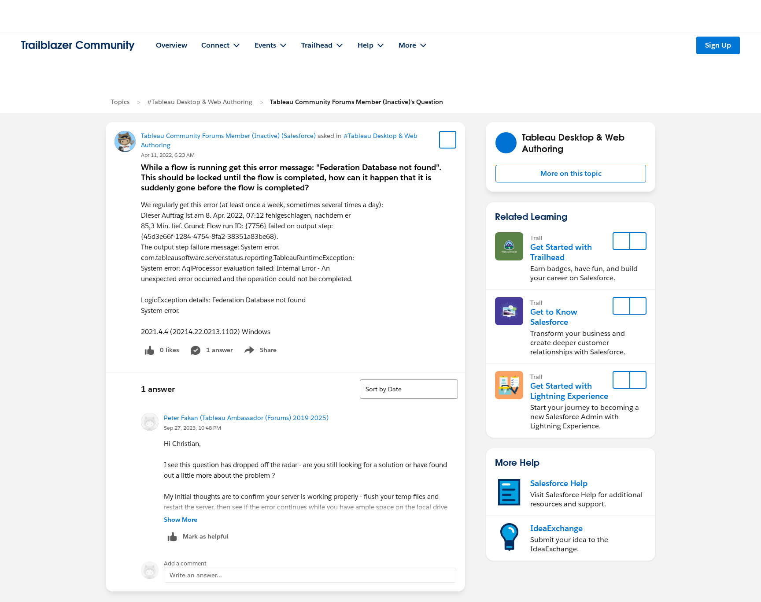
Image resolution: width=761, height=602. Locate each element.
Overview (171, 45)
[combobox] (409, 389)
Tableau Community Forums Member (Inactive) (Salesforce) (228, 136)
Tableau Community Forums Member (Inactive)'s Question (356, 102)
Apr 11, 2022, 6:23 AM (168, 155)
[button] (570, 173)
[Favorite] (448, 140)
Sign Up (718, 45)
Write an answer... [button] (196, 575)
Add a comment (185, 563)
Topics (120, 102)
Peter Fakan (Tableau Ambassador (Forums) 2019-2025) (246, 418)
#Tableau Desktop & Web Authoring (199, 102)
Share (259, 351)
